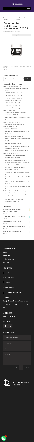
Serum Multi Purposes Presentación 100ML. (17, 186)
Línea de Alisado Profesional (11, 86)
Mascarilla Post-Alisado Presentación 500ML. (17, 177)
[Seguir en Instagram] (10, 326)
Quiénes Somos (8, 259)
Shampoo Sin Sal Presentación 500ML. (16, 151)
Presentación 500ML (12, 108)
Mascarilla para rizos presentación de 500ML (17, 172)
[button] (3, 438)
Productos (6, 256)
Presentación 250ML (12, 105)
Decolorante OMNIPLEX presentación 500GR (17, 117)
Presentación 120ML (12, 103)
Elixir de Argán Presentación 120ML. (15, 160)
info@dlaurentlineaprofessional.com (15, 301)
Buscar (27, 79)
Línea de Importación (12, 18)
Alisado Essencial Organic (12, 100)
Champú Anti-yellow (10, 129)
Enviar (27, 367)
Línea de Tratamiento (9, 153)
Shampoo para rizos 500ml (12, 143)
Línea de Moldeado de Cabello (12, 122)
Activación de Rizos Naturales (13, 124)
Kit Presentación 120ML (13, 93)
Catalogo (6, 262)
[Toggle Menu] (28, 8)
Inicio (4, 18)
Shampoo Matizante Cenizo (13, 136)
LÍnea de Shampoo (8, 126)
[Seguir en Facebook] (5, 326)
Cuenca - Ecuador (9, 316)
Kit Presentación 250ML (13, 95)
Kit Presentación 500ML (13, 98)
